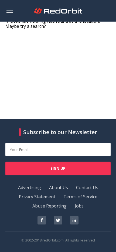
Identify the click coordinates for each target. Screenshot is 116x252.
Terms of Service (80, 197)
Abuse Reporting (49, 206)
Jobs (79, 206)
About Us (58, 187)
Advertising (29, 187)
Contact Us (87, 187)
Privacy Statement (37, 197)
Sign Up (58, 168)
